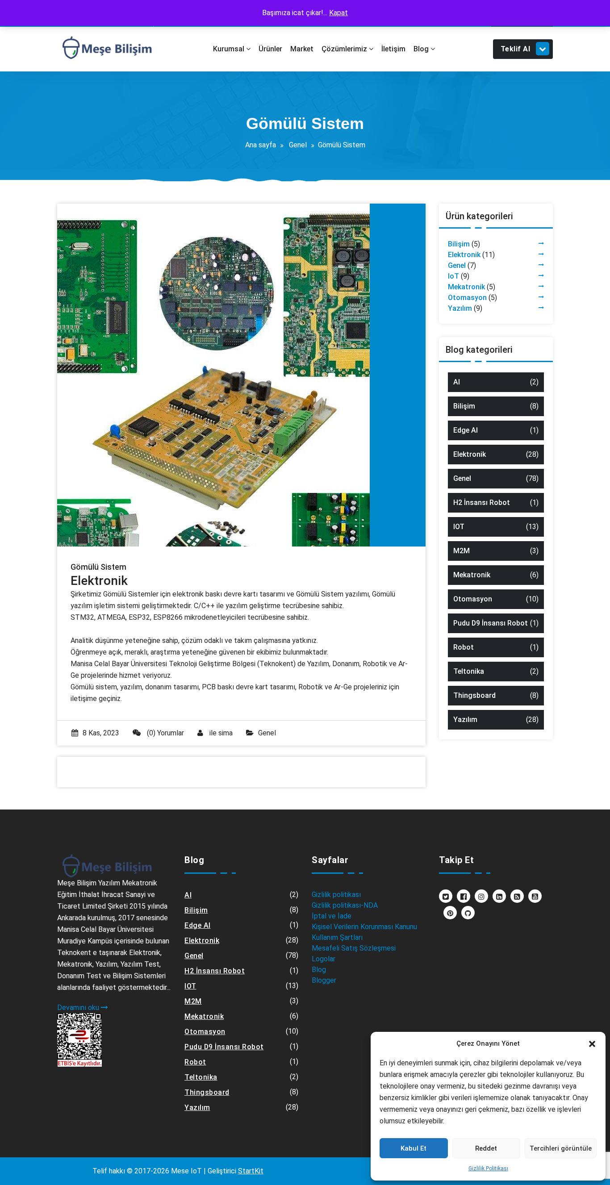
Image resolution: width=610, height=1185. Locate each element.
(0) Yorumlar (164, 733)
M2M (461, 551)
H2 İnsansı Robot (481, 502)
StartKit (250, 1171)
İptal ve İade (331, 916)
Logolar (323, 959)
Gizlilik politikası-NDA (345, 905)
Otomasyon (467, 297)
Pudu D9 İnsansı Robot (490, 623)
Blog (319, 969)
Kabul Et (413, 1148)
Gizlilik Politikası (488, 1168)
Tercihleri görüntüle (561, 1148)
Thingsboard (474, 695)
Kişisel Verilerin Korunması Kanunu (364, 926)
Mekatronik (466, 287)
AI (456, 382)
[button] (592, 1043)
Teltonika (468, 671)
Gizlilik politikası (336, 894)
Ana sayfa (260, 145)
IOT (458, 526)
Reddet (486, 1148)
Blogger (324, 980)
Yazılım (460, 308)
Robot (463, 647)
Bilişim (459, 244)
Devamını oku (79, 1007)
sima (225, 733)
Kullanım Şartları (337, 937)
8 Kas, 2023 (101, 733)
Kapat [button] (338, 12)
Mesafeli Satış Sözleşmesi (354, 948)
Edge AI (465, 430)
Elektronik (464, 254)
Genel (298, 145)
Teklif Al (516, 49)
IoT (453, 276)
